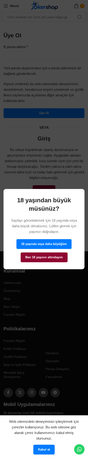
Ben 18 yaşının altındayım (44, 257)
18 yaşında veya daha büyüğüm (44, 244)
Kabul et (44, 449)
